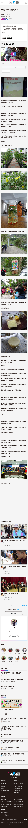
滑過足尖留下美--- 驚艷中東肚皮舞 (11, 673)
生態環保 (8, 29)
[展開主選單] (2, 2)
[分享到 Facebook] (4, 44)
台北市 (10, 26)
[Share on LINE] (10, 44)
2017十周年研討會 (18, 802)
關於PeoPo (3, 784)
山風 (14, 627)
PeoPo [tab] (11, 605)
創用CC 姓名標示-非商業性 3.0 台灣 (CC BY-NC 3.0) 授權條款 (8, 38)
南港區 (14, 26)
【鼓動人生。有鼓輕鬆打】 (11, 594)
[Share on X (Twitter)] (7, 44)
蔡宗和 (4, 729)
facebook (12, 777)
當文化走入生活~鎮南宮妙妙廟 (10, 747)
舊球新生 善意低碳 (6, 734)
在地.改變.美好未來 (18, 804)
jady (10, 653)
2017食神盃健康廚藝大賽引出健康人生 (12, 679)
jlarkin (3, 653)
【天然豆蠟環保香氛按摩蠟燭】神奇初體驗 (14, 567)
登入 (18, 609)
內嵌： (3, 63)
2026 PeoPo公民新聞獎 (7, 802)
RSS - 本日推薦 (5, 815)
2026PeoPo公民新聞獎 (7, 709)
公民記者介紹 (17, 790)
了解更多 (14, 636)
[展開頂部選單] (25, 2)
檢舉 (11, 18)
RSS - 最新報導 (5, 812)
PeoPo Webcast (6, 736)
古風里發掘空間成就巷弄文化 (9, 686)
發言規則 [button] (24, 605)
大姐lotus (24, 653)
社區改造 (14, 29)
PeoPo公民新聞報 (18, 784)
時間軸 (2, 788)
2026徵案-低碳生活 (19, 799)
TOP (25, 819)
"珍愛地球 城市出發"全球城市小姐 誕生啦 (13, 760)
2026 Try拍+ (4, 799)
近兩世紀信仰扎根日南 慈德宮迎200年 (12, 754)
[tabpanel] (14, 609)
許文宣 (4, 755)
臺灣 (6, 26)
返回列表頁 (14, 613)
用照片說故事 (4, 806)
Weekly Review (5, 790)
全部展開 (13, 664)
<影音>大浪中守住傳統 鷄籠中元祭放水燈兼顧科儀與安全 (13, 727)
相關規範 (3, 786)
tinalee (4, 569)
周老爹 (4, 762)
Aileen (4, 721)
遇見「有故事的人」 (19, 806)
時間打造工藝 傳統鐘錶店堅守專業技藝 (12, 741)
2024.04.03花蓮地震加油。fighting (14, 540)
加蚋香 (5, 542)
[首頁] (14, 2)
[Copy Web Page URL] (13, 44)
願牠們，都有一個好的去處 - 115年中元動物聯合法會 (14, 719)
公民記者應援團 (18, 788)
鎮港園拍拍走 (6, 749)
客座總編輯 (17, 793)
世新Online (5, 742)
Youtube (16, 777)
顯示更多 (7, 35)
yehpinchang (17, 653)
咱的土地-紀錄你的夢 (6, 804)
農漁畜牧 (20, 29)
